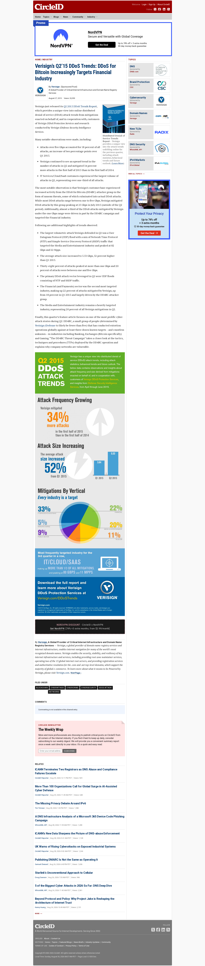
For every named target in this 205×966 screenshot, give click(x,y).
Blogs (56, 17)
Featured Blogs (65, 942)
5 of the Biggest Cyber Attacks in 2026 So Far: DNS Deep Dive (73, 885)
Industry (91, 17)
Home (38, 17)
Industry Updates (92, 942)
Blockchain (42, 688)
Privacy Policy (71, 946)
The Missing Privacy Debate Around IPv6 (60, 803)
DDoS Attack (105, 688)
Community (77, 17)
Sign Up (152, 4)
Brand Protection (140, 81)
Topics (46, 17)
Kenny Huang (40, 907)
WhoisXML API (41, 825)
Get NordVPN (57, 628)
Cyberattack (57, 688)
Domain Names (138, 113)
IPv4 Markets (137, 159)
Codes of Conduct (56, 946)
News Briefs (79, 942)
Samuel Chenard (41, 864)
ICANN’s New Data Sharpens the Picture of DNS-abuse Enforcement (77, 833)
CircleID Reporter (42, 778)
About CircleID (163, 4)
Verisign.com (62, 672)
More (37, 913)
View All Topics (135, 174)
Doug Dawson (41, 877)
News (65, 17)
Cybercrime (72, 688)
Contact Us (55, 938)
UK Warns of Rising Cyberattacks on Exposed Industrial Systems (75, 846)
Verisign (42, 642)
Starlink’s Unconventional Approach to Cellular (64, 872)
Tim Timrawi (40, 808)
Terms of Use (84, 946)
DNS (132, 66)
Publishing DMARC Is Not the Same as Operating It (66, 859)
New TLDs (135, 128)
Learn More (117, 163)
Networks (54, 692)
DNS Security (137, 144)
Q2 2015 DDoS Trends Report (80, 106)
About (46, 938)
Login (144, 4)
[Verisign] (40, 95)
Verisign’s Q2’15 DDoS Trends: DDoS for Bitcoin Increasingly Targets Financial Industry (75, 72)
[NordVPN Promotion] (102, 55)
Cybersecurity (88, 688)
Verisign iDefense (45, 325)
